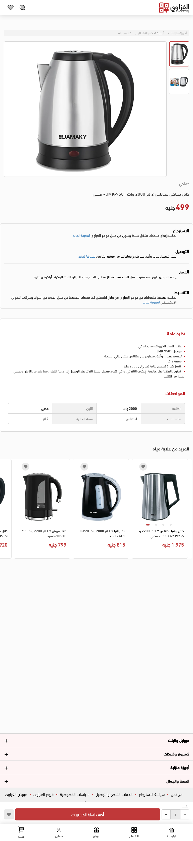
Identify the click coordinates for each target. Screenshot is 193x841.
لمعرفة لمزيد (81, 235)
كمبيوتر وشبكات (176, 753)
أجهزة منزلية (178, 32)
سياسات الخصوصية (74, 794)
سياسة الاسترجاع (152, 794)
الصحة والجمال (177, 781)
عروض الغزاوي (16, 794)
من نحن (176, 794)
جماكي (184, 183)
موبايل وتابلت (178, 740)
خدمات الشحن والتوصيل (113, 794)
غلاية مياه (124, 32)
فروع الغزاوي (43, 794)
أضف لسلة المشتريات (87, 814)
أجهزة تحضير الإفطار (150, 32)
